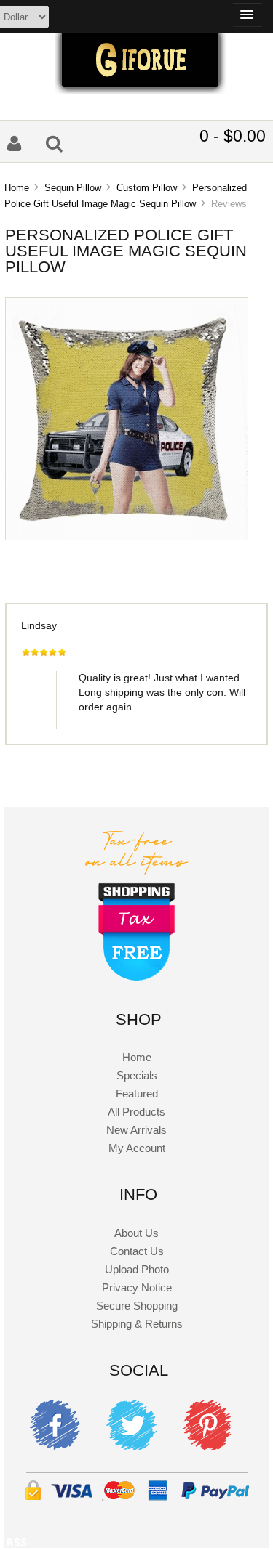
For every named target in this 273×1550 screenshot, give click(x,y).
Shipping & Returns (137, 1324)
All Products (136, 1111)
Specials (136, 1075)
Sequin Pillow (72, 187)
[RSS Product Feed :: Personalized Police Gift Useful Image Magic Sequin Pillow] (17, 1544)
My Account (136, 1148)
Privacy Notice (137, 1287)
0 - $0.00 (232, 135)
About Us (136, 1233)
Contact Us (137, 1251)
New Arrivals (136, 1130)
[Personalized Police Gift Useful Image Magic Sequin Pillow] (127, 536)
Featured (137, 1093)
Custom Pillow (146, 187)
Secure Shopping (137, 1305)
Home (16, 187)
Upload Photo (137, 1269)
